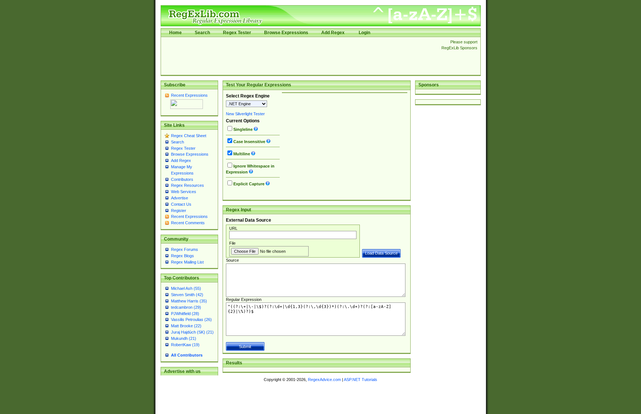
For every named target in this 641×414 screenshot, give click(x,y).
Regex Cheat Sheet (188, 135)
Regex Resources (187, 185)
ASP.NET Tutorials (360, 379)
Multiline (241, 154)
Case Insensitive (249, 141)
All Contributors (187, 355)
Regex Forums (184, 249)
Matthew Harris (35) (189, 301)
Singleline (243, 129)
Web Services (183, 191)
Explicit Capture (248, 184)
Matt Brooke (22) (186, 326)
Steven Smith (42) (187, 294)
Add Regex (333, 32)
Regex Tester (237, 32)
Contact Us (181, 204)
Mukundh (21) (183, 338)
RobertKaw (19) (185, 344)
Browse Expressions (286, 32)
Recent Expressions (189, 95)
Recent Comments (188, 223)
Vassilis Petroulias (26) (191, 319)
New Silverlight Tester (245, 114)
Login (364, 32)
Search (202, 32)
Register (178, 210)
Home (175, 32)
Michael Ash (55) (186, 288)
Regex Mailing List (187, 262)
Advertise (179, 198)
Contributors (182, 179)
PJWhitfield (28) (185, 313)
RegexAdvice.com (324, 379)
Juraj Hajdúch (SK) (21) (192, 332)
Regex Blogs (182, 256)
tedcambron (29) (186, 307)
